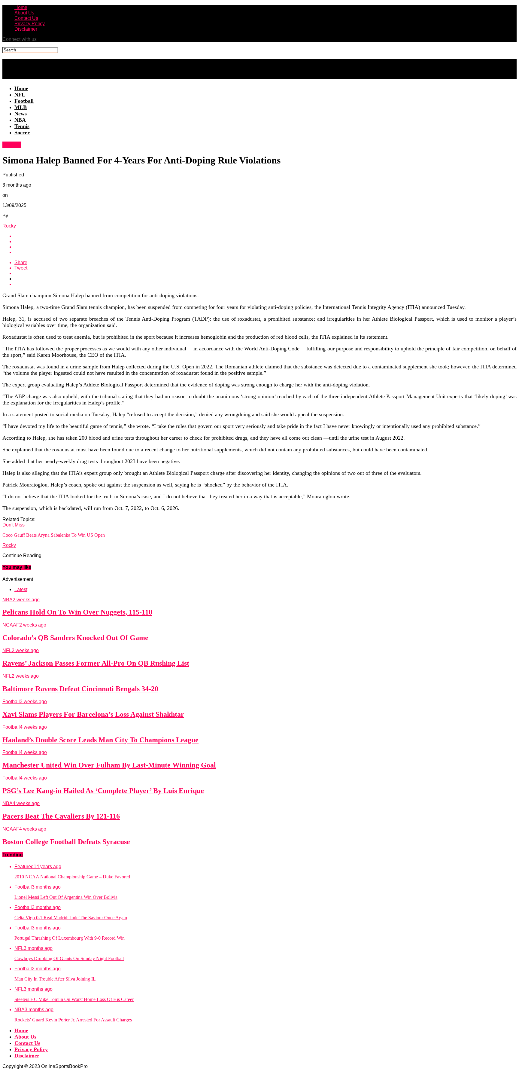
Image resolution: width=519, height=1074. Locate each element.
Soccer (22, 133)
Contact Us (26, 18)
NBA (20, 120)
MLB (20, 107)
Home (20, 7)
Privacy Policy (29, 23)
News (20, 114)
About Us (24, 12)
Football (24, 101)
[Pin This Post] (265, 247)
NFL (19, 95)
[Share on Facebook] (265, 236)
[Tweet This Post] (265, 241)
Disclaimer (25, 29)
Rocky (9, 225)
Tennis (21, 126)
